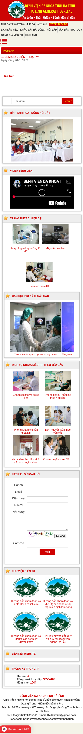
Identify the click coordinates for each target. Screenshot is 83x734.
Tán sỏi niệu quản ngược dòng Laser (41, 354)
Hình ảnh (31, 35)
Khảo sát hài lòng (32, 29)
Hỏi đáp (52, 29)
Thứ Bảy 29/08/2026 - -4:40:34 (18, 24)
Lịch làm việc (9, 29)
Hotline (52, 24)
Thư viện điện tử (23, 571)
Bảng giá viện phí (12, 35)
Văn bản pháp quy (70, 29)
